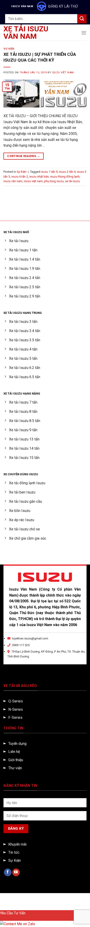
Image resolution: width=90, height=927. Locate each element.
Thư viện (15, 768)
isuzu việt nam (33, 181)
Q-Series (15, 701)
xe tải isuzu (72, 181)
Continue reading (23, 156)
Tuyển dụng (17, 743)
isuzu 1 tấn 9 (49, 171)
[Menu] (84, 32)
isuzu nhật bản (39, 176)
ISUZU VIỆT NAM (63, 72)
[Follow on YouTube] (16, 872)
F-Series (15, 717)
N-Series (15, 709)
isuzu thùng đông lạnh (65, 176)
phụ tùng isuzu (54, 181)
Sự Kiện (8, 48)
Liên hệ (14, 751)
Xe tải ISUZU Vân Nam (25, 32)
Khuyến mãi (17, 844)
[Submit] (82, 18)
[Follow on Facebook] (8, 872)
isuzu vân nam (12, 181)
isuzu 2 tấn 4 (67, 171)
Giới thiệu (15, 760)
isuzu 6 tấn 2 (19, 176)
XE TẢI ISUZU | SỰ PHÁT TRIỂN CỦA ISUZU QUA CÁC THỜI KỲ (39, 57)
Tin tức (13, 852)
